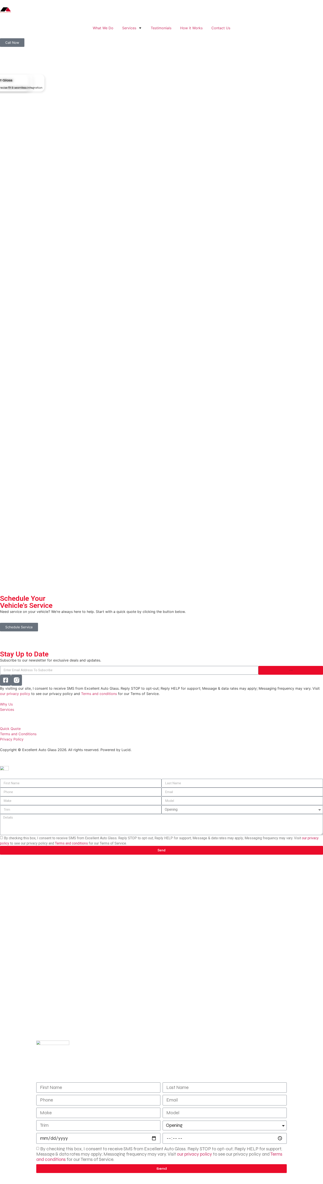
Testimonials (161, 28)
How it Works (191, 28)
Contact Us (220, 28)
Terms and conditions (99, 693)
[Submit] (290, 670)
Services (129, 28)
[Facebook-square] (5, 680)
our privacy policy (15, 693)
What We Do (103, 28)
